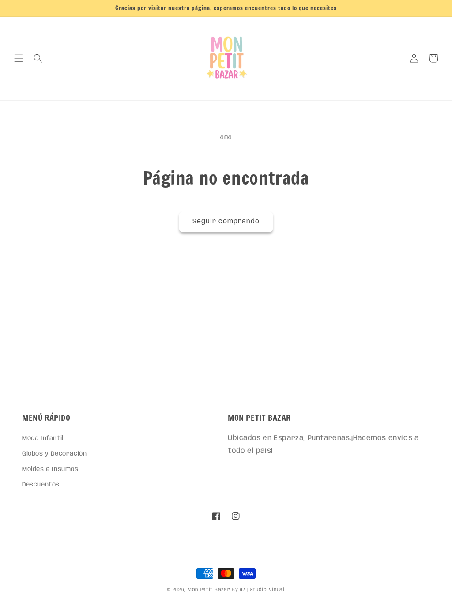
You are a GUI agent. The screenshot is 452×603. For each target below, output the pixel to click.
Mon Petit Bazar (209, 589)
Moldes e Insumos (50, 469)
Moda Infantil (43, 438)
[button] (18, 58)
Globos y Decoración (54, 454)
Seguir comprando (226, 221)
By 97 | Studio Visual (258, 589)
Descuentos (41, 485)
